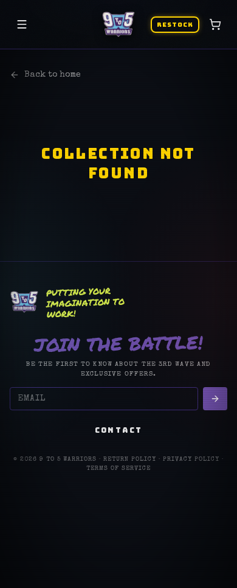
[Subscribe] (215, 398)
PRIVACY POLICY (191, 460)
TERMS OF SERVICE (118, 469)
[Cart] (215, 24)
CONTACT (119, 430)
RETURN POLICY (129, 460)
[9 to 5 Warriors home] (118, 24)
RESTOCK (175, 25)
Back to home (52, 75)
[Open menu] (22, 24)
